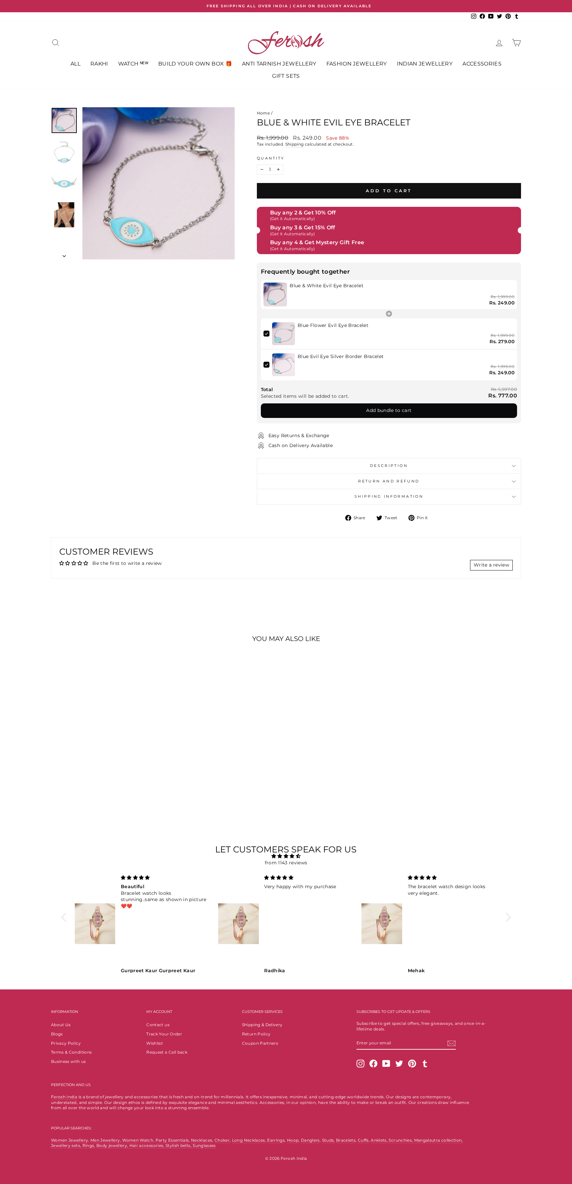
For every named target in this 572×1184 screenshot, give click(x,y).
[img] (286, 856)
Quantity (271, 158)
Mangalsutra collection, (438, 1140)
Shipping (294, 144)
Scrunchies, (401, 1140)
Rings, (88, 1145)
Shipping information (389, 496)
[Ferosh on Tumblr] (425, 1064)
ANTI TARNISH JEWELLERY (279, 64)
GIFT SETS (286, 76)
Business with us (68, 1061)
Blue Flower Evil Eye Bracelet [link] (333, 325)
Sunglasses (204, 1145)
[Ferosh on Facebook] (373, 1064)
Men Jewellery (105, 1140)
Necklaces (201, 1140)
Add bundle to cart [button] (388, 410)
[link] (275, 294)
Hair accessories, (147, 1145)
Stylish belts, (179, 1145)
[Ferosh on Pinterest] (412, 1064)
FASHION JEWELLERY (356, 64)
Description (389, 465)
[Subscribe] (451, 1043)
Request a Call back (166, 1052)
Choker (222, 1140)
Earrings (276, 1140)
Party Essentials (172, 1140)
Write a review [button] (491, 565)
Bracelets (346, 1140)
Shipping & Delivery (262, 1024)
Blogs (57, 1033)
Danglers (310, 1140)
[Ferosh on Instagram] (360, 1064)
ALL (75, 64)
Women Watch (137, 1140)
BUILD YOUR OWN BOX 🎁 (195, 64)
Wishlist (154, 1043)
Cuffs (363, 1140)
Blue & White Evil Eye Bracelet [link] (326, 286)
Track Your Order (164, 1033)
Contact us (157, 1024)
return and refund (388, 481)
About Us (61, 1024)
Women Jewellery (69, 1140)
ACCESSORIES (481, 64)
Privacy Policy (66, 1043)
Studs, (328, 1140)
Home (263, 113)
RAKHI (99, 64)
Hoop (293, 1140)
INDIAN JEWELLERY (425, 64)
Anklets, (380, 1140)
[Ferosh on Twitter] (399, 1064)
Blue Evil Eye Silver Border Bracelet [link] (341, 356)
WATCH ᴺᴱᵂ (133, 64)
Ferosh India (64, 1096)
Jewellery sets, (66, 1145)
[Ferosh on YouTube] (386, 1064)
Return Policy (256, 1033)
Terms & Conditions (71, 1052)
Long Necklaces (248, 1140)
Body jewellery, (112, 1145)
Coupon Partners (260, 1043)
